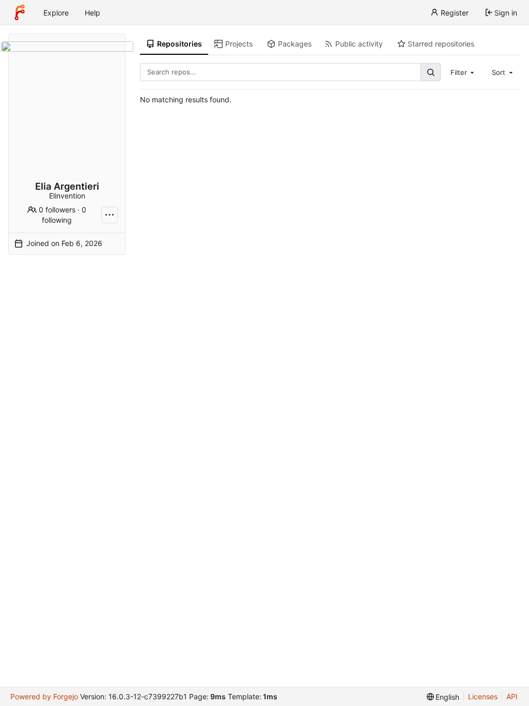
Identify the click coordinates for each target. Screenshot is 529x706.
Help (92, 12)
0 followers (57, 209)
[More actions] (109, 215)
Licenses (482, 696)
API (512, 696)
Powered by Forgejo (44, 696)
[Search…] (430, 72)
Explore (56, 12)
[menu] (443, 697)
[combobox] (463, 72)
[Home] (19, 12)
